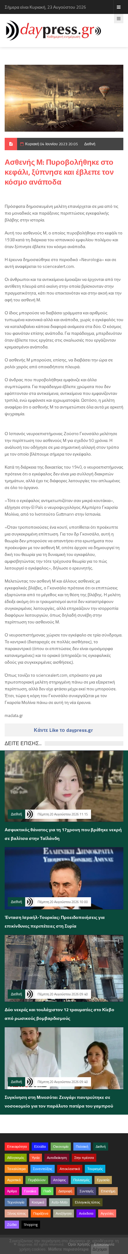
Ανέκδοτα (86, 1213)
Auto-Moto (59, 1202)
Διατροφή (65, 1191)
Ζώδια (11, 1224)
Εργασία (103, 1180)
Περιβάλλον (37, 1180)
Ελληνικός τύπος (87, 1202)
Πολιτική (82, 1146)
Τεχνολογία (15, 1202)
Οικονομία (60, 1146)
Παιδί (47, 1191)
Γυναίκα (30, 1191)
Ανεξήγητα (63, 1213)
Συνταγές (87, 1191)
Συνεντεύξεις (42, 1168)
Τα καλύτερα (16, 1168)
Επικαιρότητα (17, 1146)
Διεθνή (89, 144)
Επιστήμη (108, 1191)
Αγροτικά (14, 1180)
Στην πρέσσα (84, 1157)
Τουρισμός (95, 1168)
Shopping (31, 1224)
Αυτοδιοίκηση (57, 1157)
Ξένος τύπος (16, 1213)
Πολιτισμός (81, 1180)
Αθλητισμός (15, 1157)
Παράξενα (40, 1213)
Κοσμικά (38, 1202)
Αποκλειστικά (70, 1168)
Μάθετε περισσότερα (68, 1249)
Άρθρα (12, 1191)
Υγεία (35, 1157)
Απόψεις (59, 1180)
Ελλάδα (40, 1146)
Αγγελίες (107, 1213)
